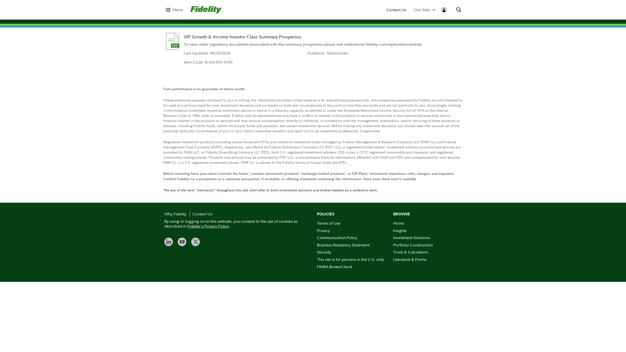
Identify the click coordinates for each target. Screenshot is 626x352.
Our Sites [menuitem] (422, 9)
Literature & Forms (409, 259)
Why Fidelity (175, 214)
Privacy (323, 230)
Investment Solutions (411, 237)
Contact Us (396, 9)
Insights (400, 230)
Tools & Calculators (410, 252)
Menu (178, 9)
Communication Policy (337, 237)
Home (398, 223)
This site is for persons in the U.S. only (350, 259)
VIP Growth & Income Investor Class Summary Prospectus (242, 37)
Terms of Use (328, 223)
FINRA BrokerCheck (334, 266)
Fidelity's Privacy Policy (208, 226)
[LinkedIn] (168, 242)
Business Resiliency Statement (343, 245)
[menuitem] (174, 10)
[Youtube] (182, 242)
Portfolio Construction (413, 245)
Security (324, 252)
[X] (195, 242)
